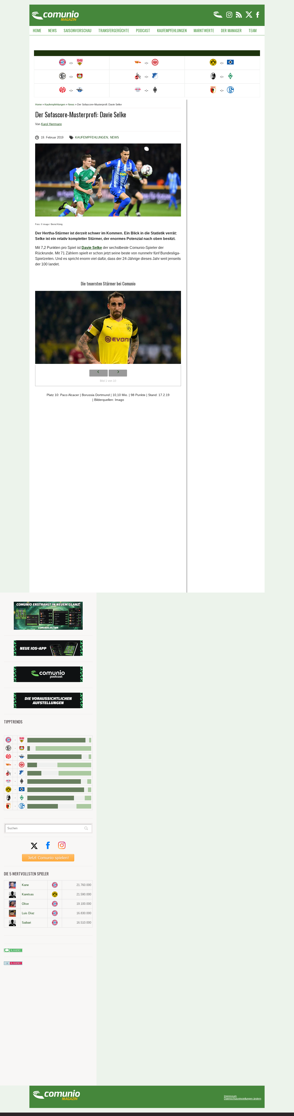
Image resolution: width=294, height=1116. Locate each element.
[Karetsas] (12, 894)
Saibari (26, 922)
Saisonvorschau (77, 30)
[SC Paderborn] (22, 756)
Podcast (143, 30)
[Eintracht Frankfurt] (22, 764)
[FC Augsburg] (8, 806)
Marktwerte (204, 30)
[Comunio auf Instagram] (229, 17)
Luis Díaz (28, 913)
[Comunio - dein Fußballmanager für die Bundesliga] (218, 17)
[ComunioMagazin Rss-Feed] (239, 17)
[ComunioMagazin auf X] (249, 17)
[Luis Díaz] (12, 913)
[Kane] (12, 885)
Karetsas (28, 894)
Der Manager (231, 30)
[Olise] (12, 903)
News (52, 30)
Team (253, 30)
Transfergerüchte (113, 30)
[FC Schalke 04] (22, 806)
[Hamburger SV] (22, 789)
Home (37, 30)
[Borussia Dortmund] (8, 789)
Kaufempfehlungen (172, 30)
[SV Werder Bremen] (22, 798)
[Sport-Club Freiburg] (8, 798)
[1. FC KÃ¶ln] (8, 773)
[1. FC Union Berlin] (8, 764)
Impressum (230, 1096)
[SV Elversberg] (8, 748)
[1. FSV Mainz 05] (8, 756)
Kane (25, 885)
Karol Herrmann (51, 124)
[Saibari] (12, 922)
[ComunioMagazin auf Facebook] (257, 17)
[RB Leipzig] (8, 781)
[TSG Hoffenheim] (22, 773)
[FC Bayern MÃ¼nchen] (8, 740)
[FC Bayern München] (55, 885)
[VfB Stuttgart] (22, 740)
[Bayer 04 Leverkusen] (22, 748)
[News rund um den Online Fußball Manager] (55, 14)
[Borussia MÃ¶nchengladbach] (22, 781)
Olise (25, 903)
